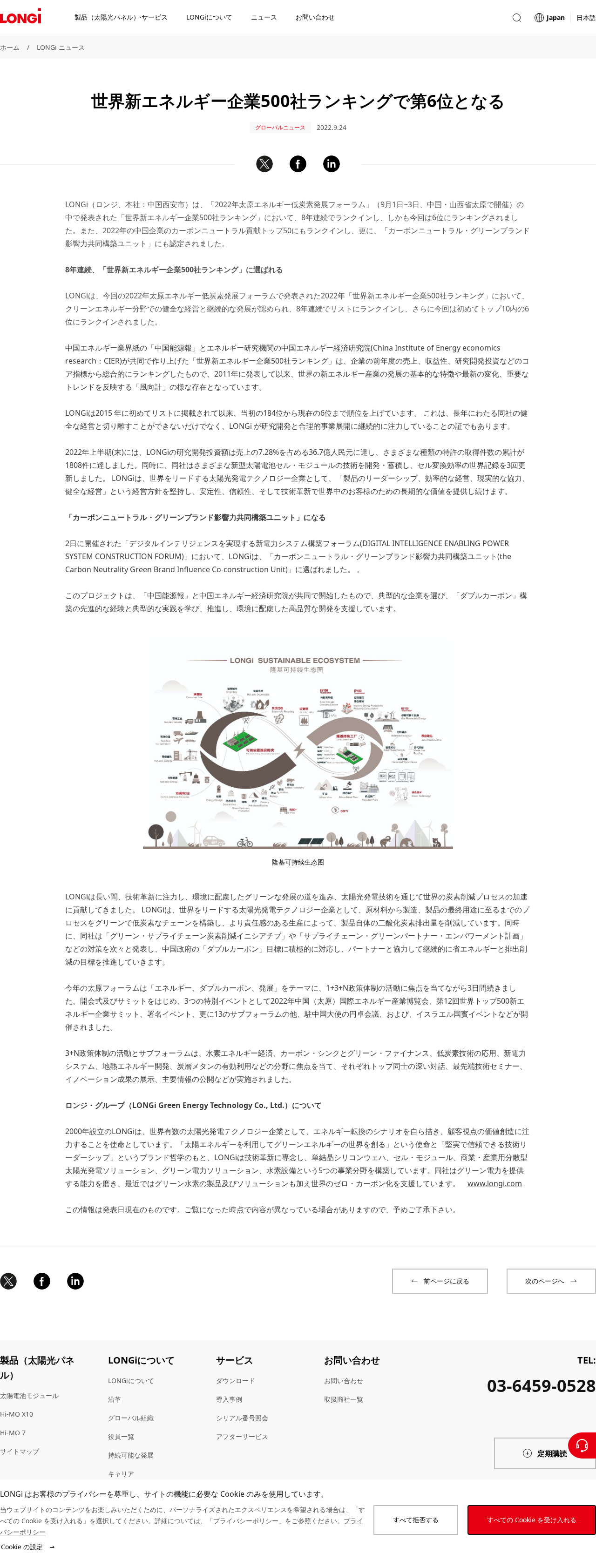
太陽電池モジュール (29, 1395)
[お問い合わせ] (582, 1445)
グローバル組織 (131, 1417)
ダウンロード (235, 1380)
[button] (516, 18)
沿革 (114, 1399)
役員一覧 (121, 1436)
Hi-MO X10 (16, 1414)
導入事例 (229, 1399)
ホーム (10, 47)
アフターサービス (242, 1436)
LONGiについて (131, 1380)
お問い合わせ (343, 1380)
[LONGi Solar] (20, 18)
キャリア (121, 1473)
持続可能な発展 (131, 1455)
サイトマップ (19, 1451)
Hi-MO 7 (13, 1432)
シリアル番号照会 (242, 1417)
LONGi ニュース (61, 47)
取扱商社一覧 (343, 1399)
